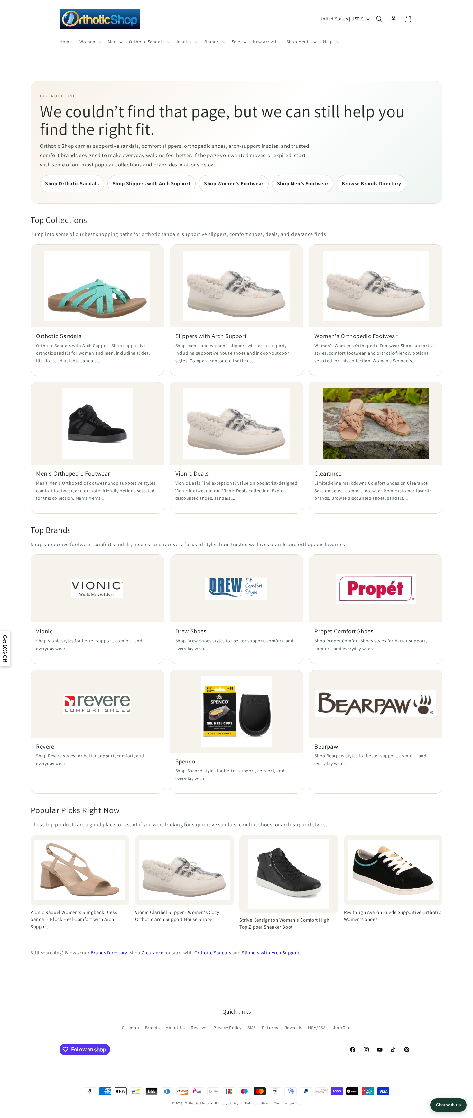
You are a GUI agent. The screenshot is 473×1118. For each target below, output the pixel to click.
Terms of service (287, 1103)
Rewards (293, 1027)
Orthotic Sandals (212, 953)
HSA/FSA (317, 1027)
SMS (251, 1027)
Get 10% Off (5, 648)
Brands (152, 1027)
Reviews (199, 1027)
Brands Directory (109, 953)
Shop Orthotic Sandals (72, 183)
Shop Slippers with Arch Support (152, 183)
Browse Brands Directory (371, 183)
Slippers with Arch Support (271, 953)
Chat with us (448, 1105)
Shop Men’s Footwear (302, 183)
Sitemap (130, 1027)
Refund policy (256, 1103)
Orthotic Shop (197, 1103)
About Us (175, 1027)
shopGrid (341, 1027)
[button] (90, 41)
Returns (270, 1027)
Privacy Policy (227, 1027)
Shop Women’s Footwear (234, 183)
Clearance (152, 953)
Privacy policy (227, 1103)
